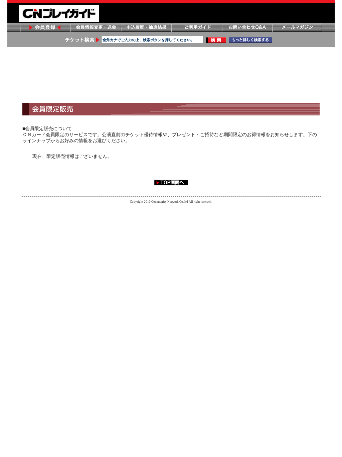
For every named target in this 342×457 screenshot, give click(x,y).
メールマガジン (297, 27)
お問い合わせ (247, 27)
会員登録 (45, 27)
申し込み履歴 (146, 27)
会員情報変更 (95, 27)
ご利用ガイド (196, 27)
